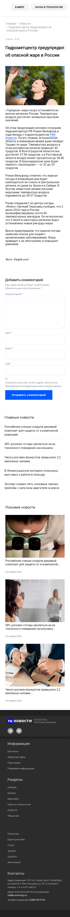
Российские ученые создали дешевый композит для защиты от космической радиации (31, 430)
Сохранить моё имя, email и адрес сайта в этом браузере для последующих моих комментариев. (33, 384)
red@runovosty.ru (17, 895)
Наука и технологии (49, 7)
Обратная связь (17, 757)
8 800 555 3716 (37, 899)
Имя (8, 332)
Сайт (7, 363)
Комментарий (14, 294)
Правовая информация (21, 768)
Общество (13, 815)
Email (9, 348)
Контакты (13, 751)
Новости (12, 810)
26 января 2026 (13, 572)
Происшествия (16, 839)
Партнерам (14, 762)
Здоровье (13, 798)
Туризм (12, 850)
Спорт (11, 845)
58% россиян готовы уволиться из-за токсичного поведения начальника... (30, 627)
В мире (19, 7)
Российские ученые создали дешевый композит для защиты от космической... (32, 562)
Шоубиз (12, 856)
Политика (13, 833)
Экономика (14, 862)
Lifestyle (12, 787)
